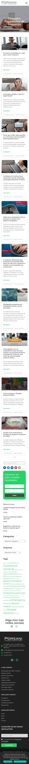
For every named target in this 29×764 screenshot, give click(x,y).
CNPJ (14, 563)
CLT (11, 563)
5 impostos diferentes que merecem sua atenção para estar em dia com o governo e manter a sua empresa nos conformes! (14, 263)
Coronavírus (10, 565)
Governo (7, 584)
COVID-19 (8, 569)
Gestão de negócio (15, 578)
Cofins (17, 563)
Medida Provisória (12, 593)
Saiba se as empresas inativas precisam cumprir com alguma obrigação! (14, 219)
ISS (15, 588)
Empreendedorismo (10, 574)
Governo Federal (15, 584)
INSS (11, 588)
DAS (9, 572)
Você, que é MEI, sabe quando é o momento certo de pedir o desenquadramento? (14, 137)
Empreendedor (14, 572)
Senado (5, 610)
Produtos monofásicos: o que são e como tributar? (14, 54)
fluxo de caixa (11, 576)
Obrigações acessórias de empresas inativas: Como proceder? (12, 306)
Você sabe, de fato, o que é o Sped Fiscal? (13, 95)
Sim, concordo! (8, 761)
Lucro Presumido (11, 590)
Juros (17, 588)
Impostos (6, 588)
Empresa (20, 574)
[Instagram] (17, 626)
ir (13, 588)
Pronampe (7, 603)
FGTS (5, 576)
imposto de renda (18, 586)
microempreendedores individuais (10, 595)
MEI (23, 593)
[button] (26, 2)
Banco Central (6, 563)
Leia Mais (5, 512)
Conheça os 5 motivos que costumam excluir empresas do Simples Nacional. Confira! (14, 178)
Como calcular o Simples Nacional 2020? (12, 394)
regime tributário (15, 606)
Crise (15, 569)
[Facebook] (12, 626)
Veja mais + (6, 70)
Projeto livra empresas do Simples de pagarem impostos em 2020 (14, 434)
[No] (27, 758)
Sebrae (22, 606)
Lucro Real (18, 590)
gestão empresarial (12, 581)
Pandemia (19, 600)
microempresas (7, 597)
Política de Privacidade (20, 761)
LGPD (21, 588)
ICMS (8, 586)
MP (11, 600)
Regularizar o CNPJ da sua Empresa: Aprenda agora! (11, 527)
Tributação (16, 613)
